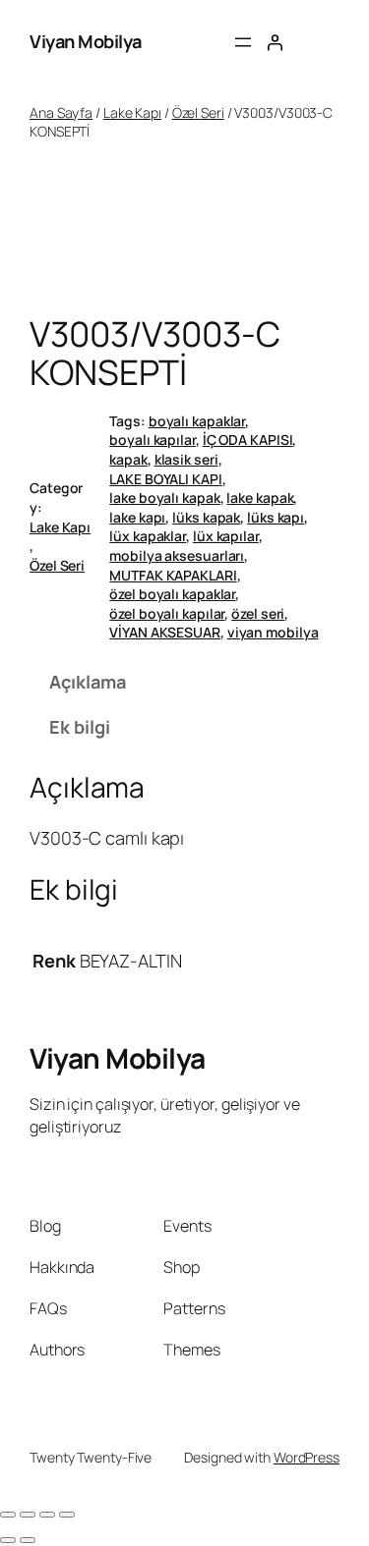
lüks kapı (275, 517)
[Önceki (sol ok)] (8, 1540)
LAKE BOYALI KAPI (165, 478)
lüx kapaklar (147, 535)
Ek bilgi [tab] (79, 727)
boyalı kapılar (152, 439)
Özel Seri (198, 112)
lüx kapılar (226, 535)
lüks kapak (206, 517)
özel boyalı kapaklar (172, 593)
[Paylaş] (47, 1515)
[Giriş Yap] (274, 42)
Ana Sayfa (61, 112)
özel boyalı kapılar (166, 613)
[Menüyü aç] (243, 42)
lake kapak (259, 497)
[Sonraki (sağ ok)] (27, 1540)
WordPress (306, 1457)
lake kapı (137, 517)
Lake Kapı (132, 112)
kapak (128, 459)
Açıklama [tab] (87, 681)
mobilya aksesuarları (176, 555)
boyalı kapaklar (197, 421)
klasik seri (186, 459)
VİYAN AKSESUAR (164, 632)
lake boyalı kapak (164, 497)
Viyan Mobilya (86, 41)
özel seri (257, 613)
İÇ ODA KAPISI (248, 439)
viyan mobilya (273, 632)
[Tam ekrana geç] (27, 1515)
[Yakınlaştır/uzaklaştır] (8, 1515)
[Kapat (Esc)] (67, 1515)
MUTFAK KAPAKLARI (172, 575)
